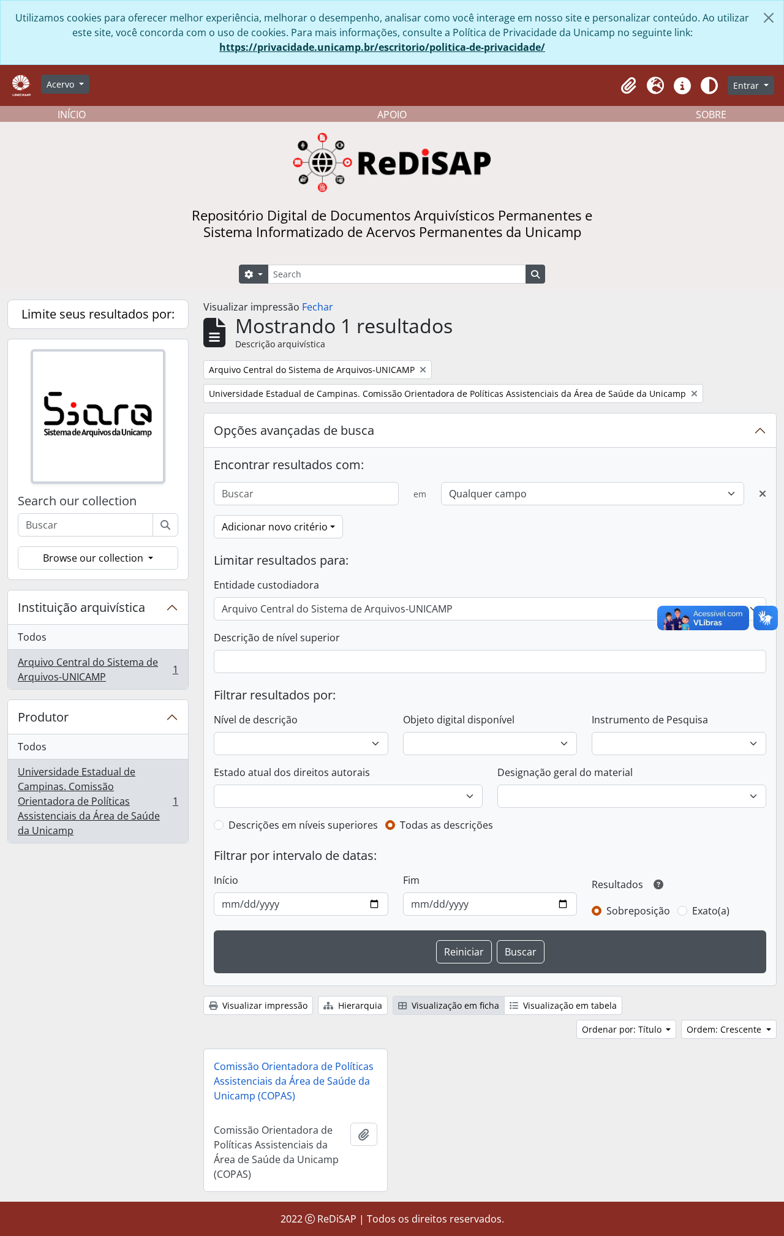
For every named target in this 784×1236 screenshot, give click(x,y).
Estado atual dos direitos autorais (292, 772)
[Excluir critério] (762, 493)
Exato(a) (710, 911)
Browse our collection (94, 558)
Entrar (747, 85)
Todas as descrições (446, 825)
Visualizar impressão (263, 1005)
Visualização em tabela (569, 1005)
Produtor (43, 717)
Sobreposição (638, 911)
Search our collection (77, 501)
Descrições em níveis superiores (303, 825)
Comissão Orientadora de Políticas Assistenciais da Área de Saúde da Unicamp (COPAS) (294, 1081)
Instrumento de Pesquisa (650, 719)
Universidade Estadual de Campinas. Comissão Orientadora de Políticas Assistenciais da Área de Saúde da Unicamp (97, 801)
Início (226, 880)
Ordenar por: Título (623, 1029)
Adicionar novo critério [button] (275, 526)
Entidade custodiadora (266, 585)
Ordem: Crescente (725, 1029)
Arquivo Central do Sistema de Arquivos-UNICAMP (97, 669)
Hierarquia (359, 1005)
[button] (628, 85)
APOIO (392, 114)
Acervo (62, 84)
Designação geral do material (565, 772)
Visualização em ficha (454, 1005)
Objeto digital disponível (458, 719)
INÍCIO (72, 114)
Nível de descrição (256, 719)
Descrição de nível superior (277, 637)
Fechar (317, 307)
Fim (411, 880)
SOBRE (711, 114)
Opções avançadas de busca (294, 430)
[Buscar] (165, 525)
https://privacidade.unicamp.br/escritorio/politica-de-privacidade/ (382, 47)
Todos (32, 637)
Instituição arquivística (81, 607)
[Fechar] (768, 18)
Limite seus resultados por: (98, 314)
